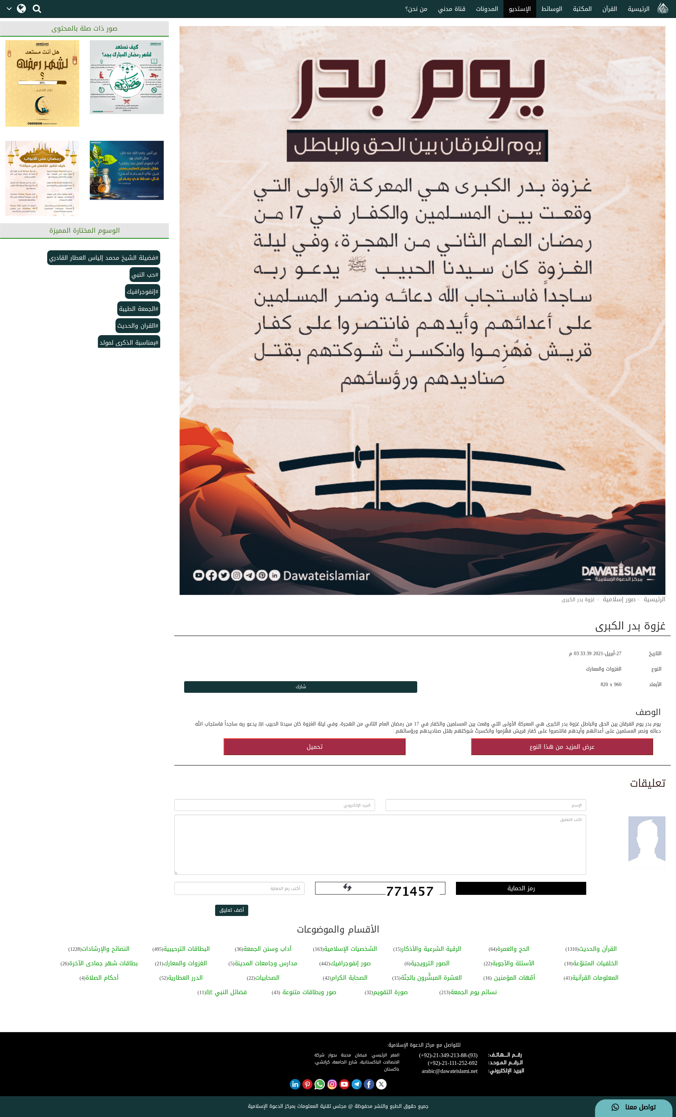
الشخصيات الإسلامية (350, 948)
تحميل (315, 746)
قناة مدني (451, 8)
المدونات (487, 8)
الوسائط (552, 8)
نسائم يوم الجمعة (473, 992)
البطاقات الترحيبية (186, 948)
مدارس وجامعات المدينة (266, 963)
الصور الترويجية (430, 963)
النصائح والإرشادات (106, 948)
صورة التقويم (390, 992)
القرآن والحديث (598, 948)
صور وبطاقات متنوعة (308, 992)
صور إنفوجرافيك (350, 963)
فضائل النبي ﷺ (226, 992)
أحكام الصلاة (102, 977)
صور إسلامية (619, 599)
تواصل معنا (637, 1107)
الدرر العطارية (185, 977)
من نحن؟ (416, 8)
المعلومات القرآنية (595, 977)
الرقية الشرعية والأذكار (431, 948)
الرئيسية (639, 8)
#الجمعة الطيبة (138, 308)
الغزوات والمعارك (185, 963)
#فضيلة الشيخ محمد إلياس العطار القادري (103, 257)
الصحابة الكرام (349, 977)
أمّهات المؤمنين (513, 977)
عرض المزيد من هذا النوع (562, 746)
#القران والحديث (137, 325)
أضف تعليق (231, 910)
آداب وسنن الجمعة (267, 948)
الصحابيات (267, 977)
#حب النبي (144, 274)
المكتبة (582, 8)
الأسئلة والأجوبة (513, 963)
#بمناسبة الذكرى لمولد (129, 342)
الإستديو (520, 8)
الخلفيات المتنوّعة (595, 963)
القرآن (609, 8)
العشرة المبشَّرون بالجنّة (431, 977)
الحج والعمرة (513, 948)
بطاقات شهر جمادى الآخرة (103, 963)
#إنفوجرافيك (142, 291)
